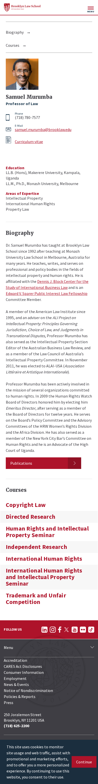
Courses (12, 45)
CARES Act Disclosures (23, 666)
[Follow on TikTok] (91, 630)
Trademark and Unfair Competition (36, 598)
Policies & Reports (19, 696)
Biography (15, 32)
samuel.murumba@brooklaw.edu (43, 129)
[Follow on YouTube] (75, 630)
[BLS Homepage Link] (22, 7)
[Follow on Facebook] (59, 630)
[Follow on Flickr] (83, 630)
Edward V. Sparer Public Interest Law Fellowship (46, 293)
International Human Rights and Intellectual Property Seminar (44, 577)
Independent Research (36, 547)
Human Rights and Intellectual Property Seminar (47, 531)
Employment (15, 678)
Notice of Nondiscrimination (28, 690)
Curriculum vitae (29, 141)
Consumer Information (24, 672)
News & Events (16, 684)
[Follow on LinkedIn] (44, 630)
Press (8, 702)
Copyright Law (26, 505)
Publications (21, 463)
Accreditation (15, 660)
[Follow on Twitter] (66, 630)
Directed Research (30, 516)
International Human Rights (44, 558)
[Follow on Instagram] (53, 630)
